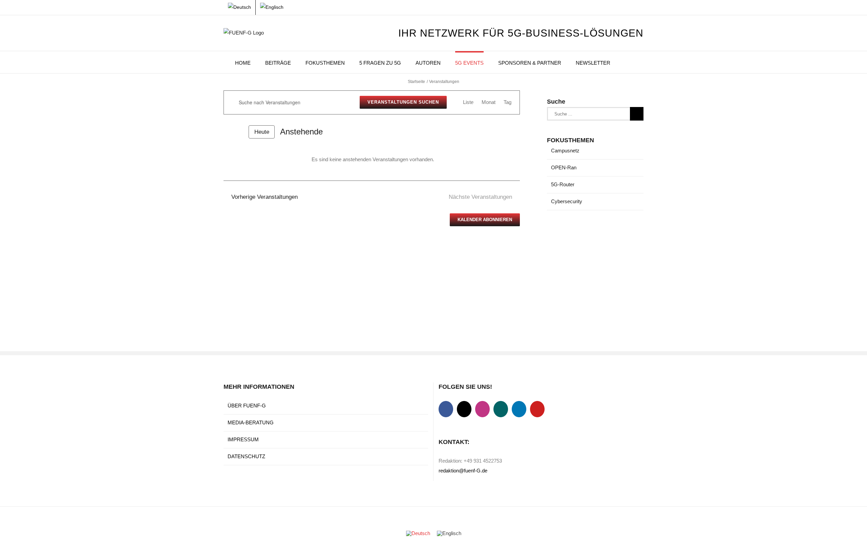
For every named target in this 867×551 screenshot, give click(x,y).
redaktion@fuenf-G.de (463, 470)
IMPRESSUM (243, 439)
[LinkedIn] (519, 409)
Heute (261, 132)
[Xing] (500, 409)
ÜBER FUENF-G (247, 405)
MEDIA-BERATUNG (251, 422)
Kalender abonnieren (485, 219)
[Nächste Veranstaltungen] (239, 132)
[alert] (373, 159)
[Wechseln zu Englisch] (272, 7)
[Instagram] (482, 409)
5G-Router (562, 184)
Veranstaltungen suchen (403, 102)
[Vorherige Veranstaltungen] (228, 132)
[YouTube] (537, 409)
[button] (627, 62)
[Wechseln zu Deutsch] (418, 533)
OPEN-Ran (563, 167)
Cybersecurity (566, 201)
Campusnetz (565, 150)
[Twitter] (464, 409)
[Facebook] (446, 409)
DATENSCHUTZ (246, 456)
